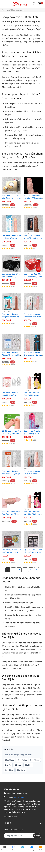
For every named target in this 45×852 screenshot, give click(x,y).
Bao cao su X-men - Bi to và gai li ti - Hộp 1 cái (11, 552)
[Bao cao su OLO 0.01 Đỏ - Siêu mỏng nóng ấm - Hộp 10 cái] (33, 262)
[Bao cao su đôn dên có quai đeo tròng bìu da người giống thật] (11, 222)
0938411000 (19, 797)
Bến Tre (8, 765)
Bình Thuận (34, 760)
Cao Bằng (9, 770)
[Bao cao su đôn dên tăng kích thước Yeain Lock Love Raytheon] (33, 222)
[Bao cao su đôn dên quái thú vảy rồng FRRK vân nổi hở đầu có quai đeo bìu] (33, 419)
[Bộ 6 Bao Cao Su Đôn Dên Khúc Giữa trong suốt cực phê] (33, 538)
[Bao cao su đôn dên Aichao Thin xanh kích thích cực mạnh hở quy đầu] (11, 341)
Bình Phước (9, 760)
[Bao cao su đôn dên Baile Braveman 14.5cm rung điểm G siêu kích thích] (33, 458)
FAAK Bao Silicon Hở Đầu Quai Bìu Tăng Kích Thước (11, 514)
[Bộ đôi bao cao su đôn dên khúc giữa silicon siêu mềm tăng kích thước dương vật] (11, 419)
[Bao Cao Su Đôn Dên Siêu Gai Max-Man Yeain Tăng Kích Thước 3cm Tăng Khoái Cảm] (33, 379)
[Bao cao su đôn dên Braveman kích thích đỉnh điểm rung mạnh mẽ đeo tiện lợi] (33, 300)
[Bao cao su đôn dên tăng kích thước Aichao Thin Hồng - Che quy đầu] (11, 379)
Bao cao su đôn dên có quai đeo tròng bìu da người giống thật (11, 238)
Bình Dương (22, 760)
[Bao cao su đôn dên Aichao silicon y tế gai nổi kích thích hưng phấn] (11, 458)
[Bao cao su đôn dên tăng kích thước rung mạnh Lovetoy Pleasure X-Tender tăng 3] (11, 300)
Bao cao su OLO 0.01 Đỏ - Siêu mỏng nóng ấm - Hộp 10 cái (33, 276)
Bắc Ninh (28, 765)
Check (37, 835)
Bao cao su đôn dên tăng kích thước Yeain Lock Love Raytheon (33, 238)
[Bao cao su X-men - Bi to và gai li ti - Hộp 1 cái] (11, 538)
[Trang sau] (36, 569)
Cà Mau (18, 765)
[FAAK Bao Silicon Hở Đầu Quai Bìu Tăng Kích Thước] (11, 498)
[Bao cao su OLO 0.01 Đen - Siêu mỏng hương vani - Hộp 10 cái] (11, 262)
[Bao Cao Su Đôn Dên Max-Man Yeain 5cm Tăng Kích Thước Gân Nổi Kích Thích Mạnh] (33, 498)
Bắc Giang (21, 770)
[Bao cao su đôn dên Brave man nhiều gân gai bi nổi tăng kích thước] (33, 341)
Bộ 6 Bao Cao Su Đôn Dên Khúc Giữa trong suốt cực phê (33, 552)
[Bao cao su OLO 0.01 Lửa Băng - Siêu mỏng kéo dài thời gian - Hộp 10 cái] (11, 184)
